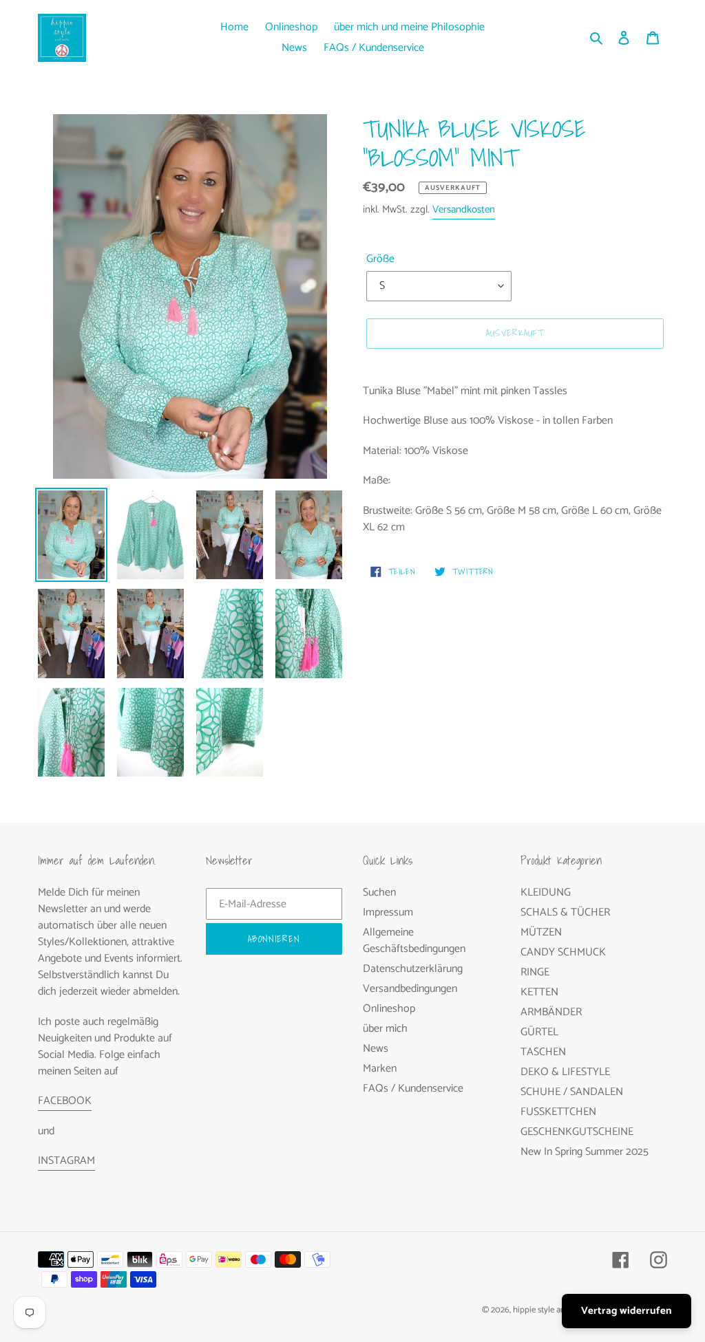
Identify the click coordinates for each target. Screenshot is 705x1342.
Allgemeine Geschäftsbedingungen (414, 940)
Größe (380, 259)
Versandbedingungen (410, 989)
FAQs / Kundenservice (413, 1088)
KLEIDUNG (545, 892)
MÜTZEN (541, 932)
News (375, 1048)
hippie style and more (552, 1310)
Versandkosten (463, 209)
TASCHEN (543, 1052)
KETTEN (539, 992)
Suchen (379, 892)
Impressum (388, 912)
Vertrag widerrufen (626, 1310)
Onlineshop (389, 1008)
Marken (380, 1068)
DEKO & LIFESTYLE (565, 1072)
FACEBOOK (65, 1101)
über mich (385, 1028)
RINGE (534, 972)
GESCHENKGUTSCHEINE (576, 1132)
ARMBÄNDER (551, 1012)
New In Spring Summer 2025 (584, 1152)
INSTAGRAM (66, 1160)
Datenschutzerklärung (413, 969)
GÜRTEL (539, 1032)
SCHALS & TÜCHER (565, 912)
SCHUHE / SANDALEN (571, 1092)
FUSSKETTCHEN (558, 1112)
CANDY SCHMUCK (563, 952)
